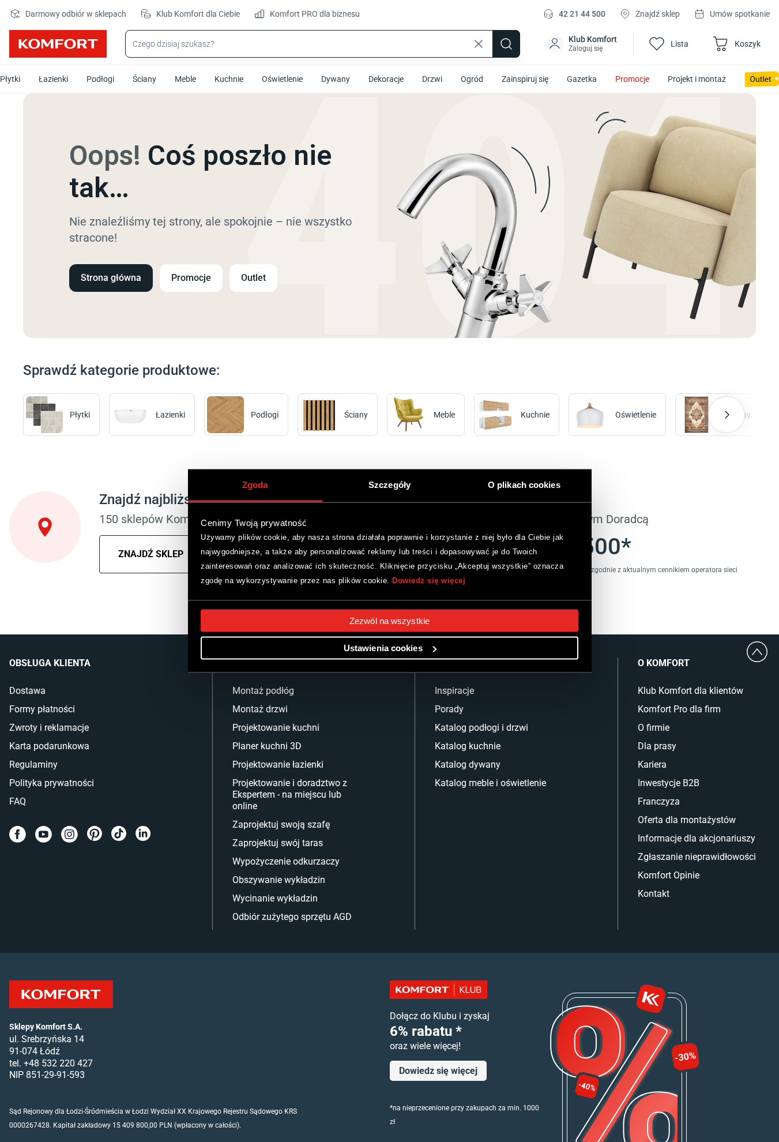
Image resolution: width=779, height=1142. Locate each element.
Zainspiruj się (525, 79)
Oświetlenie (282, 79)
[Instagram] (69, 834)
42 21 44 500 (582, 13)
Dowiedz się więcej (428, 580)
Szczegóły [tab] (389, 485)
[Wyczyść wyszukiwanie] (478, 44)
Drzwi (432, 79)
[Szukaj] (506, 44)
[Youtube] (43, 834)
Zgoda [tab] (255, 485)
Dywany (335, 79)
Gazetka (582, 79)
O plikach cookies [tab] (524, 485)
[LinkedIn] (143, 834)
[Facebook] (17, 834)
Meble (185, 79)
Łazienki (53, 79)
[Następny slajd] (726, 414)
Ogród (472, 79)
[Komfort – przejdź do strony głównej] (61, 994)
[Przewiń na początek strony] (757, 651)
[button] (582, 44)
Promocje (632, 79)
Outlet (253, 277)
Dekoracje (386, 79)
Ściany (144, 79)
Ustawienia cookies (383, 648)
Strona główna (111, 277)
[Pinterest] (94, 834)
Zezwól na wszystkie (389, 621)
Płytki (10, 79)
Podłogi (100, 79)
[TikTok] (118, 834)
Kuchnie (228, 79)
